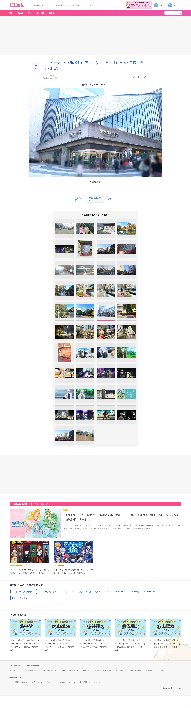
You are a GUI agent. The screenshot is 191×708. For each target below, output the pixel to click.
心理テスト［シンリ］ (92, 682)
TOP (10, 13)
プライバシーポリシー (102, 670)
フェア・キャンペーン (115, 591)
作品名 (20, 13)
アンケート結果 (150, 591)
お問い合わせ (52, 670)
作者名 (52, 13)
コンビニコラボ (68, 591)
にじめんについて (17, 670)
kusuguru (14, 677)
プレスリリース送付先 (69, 670)
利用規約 (86, 670)
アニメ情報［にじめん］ (19, 682)
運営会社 (149, 670)
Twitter (162, 5)
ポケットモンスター (20, 598)
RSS (175, 5)
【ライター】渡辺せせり (22, 591)
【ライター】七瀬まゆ (47, 591)
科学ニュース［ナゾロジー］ (43, 682)
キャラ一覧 (134, 591)
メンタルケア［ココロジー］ (69, 682)
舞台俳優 (40, 13)
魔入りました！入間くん (90, 591)
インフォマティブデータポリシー (128, 670)
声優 (30, 13)
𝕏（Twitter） (162, 670)
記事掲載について (35, 670)
